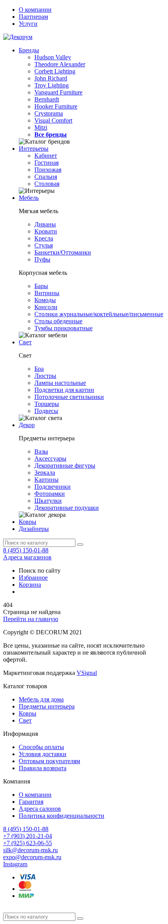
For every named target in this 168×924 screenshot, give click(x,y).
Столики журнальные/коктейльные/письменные (98, 314)
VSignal (87, 672)
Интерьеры (33, 148)
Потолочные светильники (69, 396)
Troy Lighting (51, 85)
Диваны (45, 224)
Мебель (29, 197)
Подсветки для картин (64, 389)
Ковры (27, 521)
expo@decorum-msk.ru (32, 857)
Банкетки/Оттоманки (62, 252)
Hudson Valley (52, 57)
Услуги (28, 23)
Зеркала (44, 472)
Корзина (30, 584)
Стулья (43, 245)
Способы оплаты (41, 747)
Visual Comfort (53, 120)
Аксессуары (50, 458)
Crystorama (48, 113)
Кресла (43, 238)
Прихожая (47, 169)
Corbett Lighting (54, 71)
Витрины (46, 293)
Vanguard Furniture (58, 92)
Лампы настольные (60, 382)
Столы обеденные (58, 321)
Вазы (41, 451)
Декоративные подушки (66, 507)
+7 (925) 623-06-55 (27, 843)
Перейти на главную (30, 619)
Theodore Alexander (59, 64)
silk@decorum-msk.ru (30, 850)
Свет (25, 342)
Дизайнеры (34, 528)
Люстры (45, 375)
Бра (39, 368)
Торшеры (46, 404)
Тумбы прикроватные (63, 328)
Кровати (45, 231)
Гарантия (31, 801)
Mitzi (40, 127)
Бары (41, 286)
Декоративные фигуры (64, 465)
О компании (35, 9)
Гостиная (46, 162)
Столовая (46, 183)
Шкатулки (48, 500)
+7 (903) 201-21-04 (27, 836)
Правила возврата (42, 768)
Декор (27, 425)
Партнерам (33, 16)
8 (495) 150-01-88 (25, 550)
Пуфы (42, 259)
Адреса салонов (40, 808)
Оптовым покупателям (49, 761)
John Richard (50, 78)
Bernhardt (46, 99)
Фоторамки (49, 493)
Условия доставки (42, 754)
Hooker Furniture (55, 106)
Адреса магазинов (27, 557)
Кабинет (45, 155)
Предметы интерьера (47, 706)
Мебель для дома (41, 699)
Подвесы (46, 411)
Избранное (33, 577)
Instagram (15, 864)
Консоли (45, 307)
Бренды (29, 50)
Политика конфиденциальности (61, 815)
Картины (46, 479)
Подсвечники (52, 486)
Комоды (45, 300)
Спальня (45, 176)
